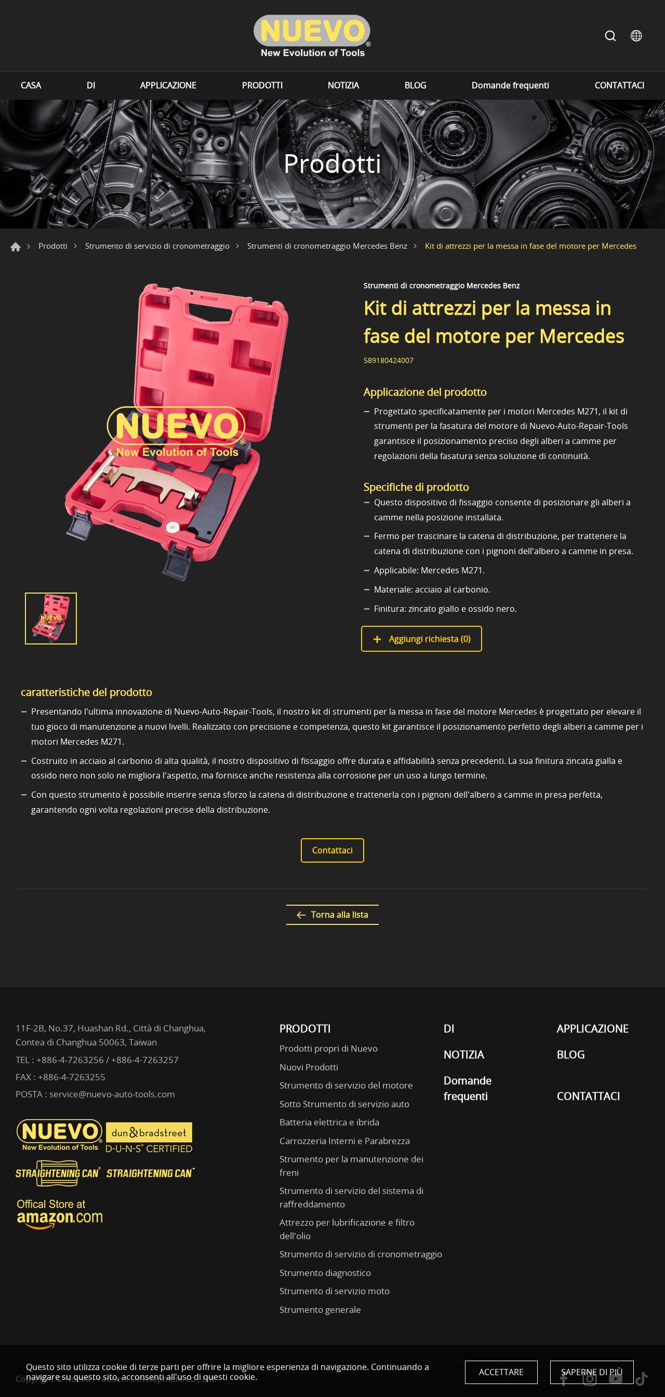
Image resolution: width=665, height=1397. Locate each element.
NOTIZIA (343, 85)
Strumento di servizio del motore (346, 1085)
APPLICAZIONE (168, 85)
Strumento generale (320, 1309)
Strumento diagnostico (325, 1273)
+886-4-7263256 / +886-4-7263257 (107, 1060)
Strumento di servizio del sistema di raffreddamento (351, 1197)
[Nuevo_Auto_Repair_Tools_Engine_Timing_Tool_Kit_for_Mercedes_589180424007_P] (176, 431)
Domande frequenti (510, 85)
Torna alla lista (339, 914)
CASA (31, 85)
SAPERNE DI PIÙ (592, 1372)
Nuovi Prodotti (309, 1067)
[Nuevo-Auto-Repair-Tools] (311, 35)
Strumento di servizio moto (335, 1291)
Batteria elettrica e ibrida (329, 1122)
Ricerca (610, 36)
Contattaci (332, 850)
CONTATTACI (619, 85)
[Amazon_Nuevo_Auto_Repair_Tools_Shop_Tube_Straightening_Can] (60, 1229)
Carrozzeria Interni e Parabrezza (345, 1141)
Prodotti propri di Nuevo (329, 1048)
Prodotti (53, 245)
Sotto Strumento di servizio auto (344, 1104)
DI (91, 85)
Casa (15, 246)
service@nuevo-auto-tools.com (112, 1094)
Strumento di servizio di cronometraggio (157, 245)
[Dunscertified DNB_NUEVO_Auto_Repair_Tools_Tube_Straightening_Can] (150, 1150)
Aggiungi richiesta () (429, 638)
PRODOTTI (262, 85)
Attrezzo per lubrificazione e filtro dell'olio (347, 1229)
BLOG (416, 85)
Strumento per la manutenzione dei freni (351, 1165)
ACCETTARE (501, 1372)
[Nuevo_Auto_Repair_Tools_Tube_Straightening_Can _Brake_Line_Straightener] (106, 1191)
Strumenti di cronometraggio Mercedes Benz (327, 245)
